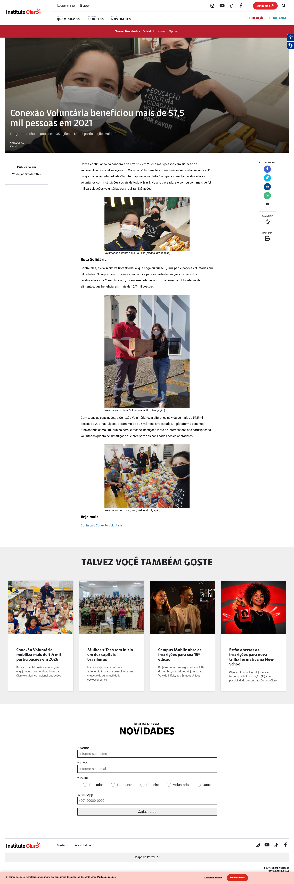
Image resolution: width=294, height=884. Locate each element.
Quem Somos (68, 18)
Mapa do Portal (144, 857)
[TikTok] (231, 6)
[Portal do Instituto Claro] (23, 12)
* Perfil (82, 778)
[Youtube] (222, 6)
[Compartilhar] (267, 169)
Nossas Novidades (127, 31)
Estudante (124, 785)
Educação (256, 18)
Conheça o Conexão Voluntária (101, 525)
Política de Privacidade (276, 868)
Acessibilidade (67, 5)
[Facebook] (241, 6)
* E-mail (83, 763)
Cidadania (277, 18)
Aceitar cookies (237, 877)
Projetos (95, 18)
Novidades (121, 18)
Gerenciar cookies (213, 877)
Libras (85, 5)
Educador (96, 785)
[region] (147, 878)
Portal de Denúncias (278, 871)
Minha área (263, 6)
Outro (207, 785)
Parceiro (152, 785)
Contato (62, 845)
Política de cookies (106, 877)
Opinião (174, 31)
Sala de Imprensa (154, 31)
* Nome (83, 748)
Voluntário (181, 785)
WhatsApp (85, 795)
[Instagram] (212, 6)
